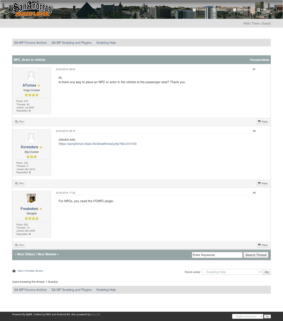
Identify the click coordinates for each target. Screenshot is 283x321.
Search (221, 9)
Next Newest (47, 254)
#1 (254, 69)
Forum (201, 9)
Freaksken (29, 208)
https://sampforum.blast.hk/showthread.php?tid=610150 (98, 143)
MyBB (29, 314)
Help (264, 9)
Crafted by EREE (42, 314)
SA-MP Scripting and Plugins (72, 42)
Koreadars (29, 146)
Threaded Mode (259, 60)
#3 (254, 192)
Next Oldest (26, 254)
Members (243, 9)
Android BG (63, 314)
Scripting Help (106, 42)
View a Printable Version (30, 270)
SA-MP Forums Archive (30, 42)
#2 (254, 131)
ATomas (29, 85)
